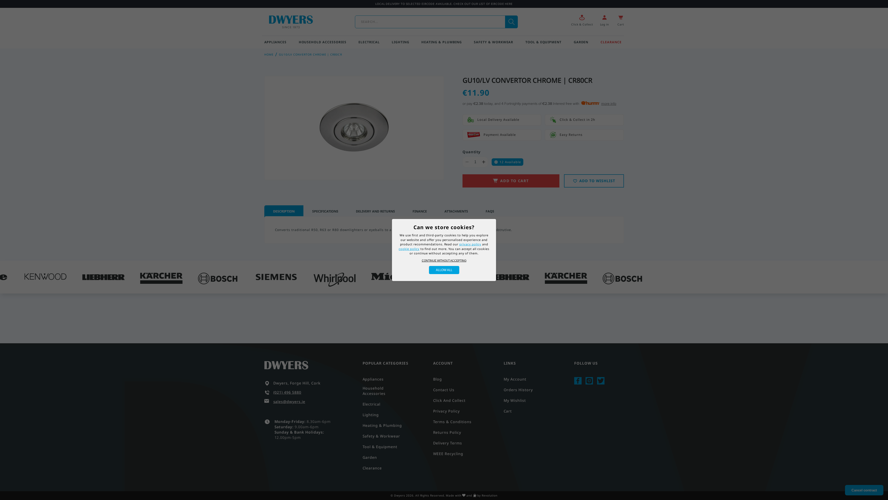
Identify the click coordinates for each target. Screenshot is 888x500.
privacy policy (470, 244)
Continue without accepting (444, 260)
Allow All (444, 270)
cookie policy (409, 249)
